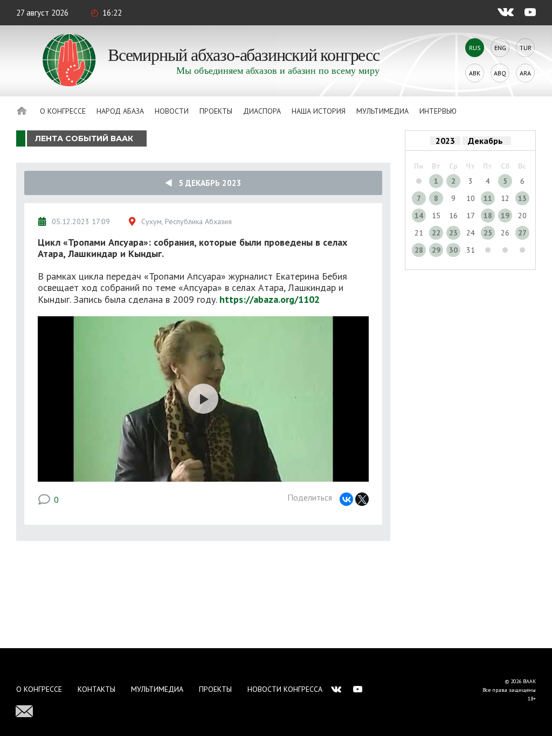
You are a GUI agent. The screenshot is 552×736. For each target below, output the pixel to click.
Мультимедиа (382, 111)
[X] (362, 499)
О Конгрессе (63, 111)
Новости (172, 111)
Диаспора (262, 111)
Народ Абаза (120, 111)
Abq (500, 73)
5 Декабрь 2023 (207, 183)
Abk (474, 73)
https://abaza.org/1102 (269, 299)
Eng (500, 48)
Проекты (215, 111)
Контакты (96, 689)
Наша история (319, 111)
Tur (526, 48)
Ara (525, 73)
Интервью (438, 111)
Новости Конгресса (284, 689)
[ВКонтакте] (346, 499)
